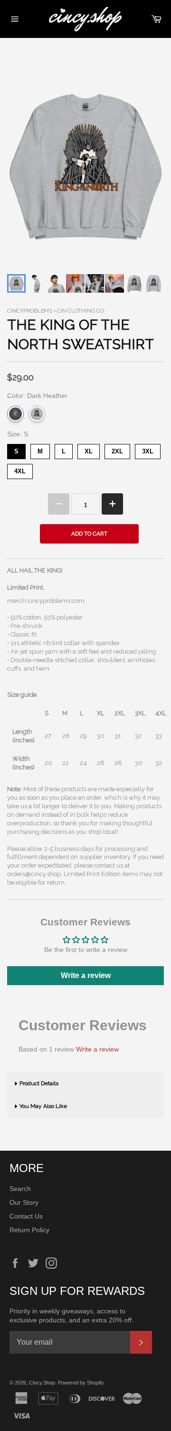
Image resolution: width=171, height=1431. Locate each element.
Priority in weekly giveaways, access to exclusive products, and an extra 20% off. (71, 1315)
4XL (20, 469)
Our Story (24, 1202)
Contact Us (26, 1216)
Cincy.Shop (42, 1382)
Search (20, 1188)
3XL (148, 449)
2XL (117, 449)
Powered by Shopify (81, 1382)
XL (89, 449)
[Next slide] (150, 283)
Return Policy (29, 1230)
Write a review (86, 975)
